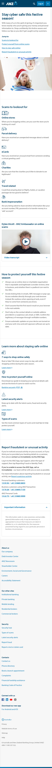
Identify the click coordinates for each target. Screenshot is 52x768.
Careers (5, 575)
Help (3, 737)
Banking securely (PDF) (12, 387)
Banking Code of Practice (12, 685)
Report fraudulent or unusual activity (16, 52)
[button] (47, 3)
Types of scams (8, 632)
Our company (7, 551)
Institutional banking (10, 594)
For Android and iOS (10, 709)
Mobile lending (8, 604)
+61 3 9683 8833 (18, 483)
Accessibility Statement (11, 580)
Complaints (6, 675)
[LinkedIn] (7, 700)
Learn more (7, 367)
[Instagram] (15, 700)
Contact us (6, 661)
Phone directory (8, 666)
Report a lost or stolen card (12, 647)
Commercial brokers (10, 614)
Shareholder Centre (9, 566)
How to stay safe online (11, 48)
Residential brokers (9, 609)
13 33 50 (5, 483)
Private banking (8, 599)
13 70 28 (5, 489)
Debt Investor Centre (10, 556)
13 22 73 (5, 496)
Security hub (7, 628)
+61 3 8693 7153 (18, 489)
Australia (7, 720)
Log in (40, 3)
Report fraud (7, 642)
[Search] (34, 3)
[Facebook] (3, 700)
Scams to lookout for (10, 40)
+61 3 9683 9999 (18, 496)
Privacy (4, 724)
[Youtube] (11, 700)
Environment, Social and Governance (16, 571)
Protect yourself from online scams (16, 44)
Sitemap (5, 733)
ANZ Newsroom (8, 561)
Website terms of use (9, 728)
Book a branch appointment (13, 670)
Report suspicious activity (21, 476)
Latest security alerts (10, 637)
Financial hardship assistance (13, 680)
